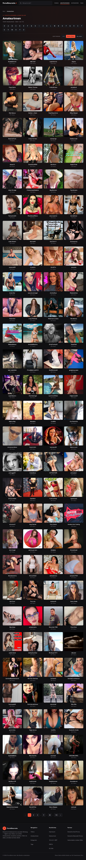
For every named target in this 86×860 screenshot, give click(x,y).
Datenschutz (52, 836)
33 (49, 815)
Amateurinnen (65, 3)
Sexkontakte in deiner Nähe (75, 840)
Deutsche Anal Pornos (74, 832)
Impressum (52, 832)
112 (56, 815)
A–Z (64, 36)
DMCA (51, 844)
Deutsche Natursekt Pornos (75, 836)
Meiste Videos (70, 36)
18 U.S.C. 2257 (53, 840)
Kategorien (75, 3)
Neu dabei (79, 36)
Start (4, 11)
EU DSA (51, 848)
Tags (81, 3)
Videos (56, 3)
